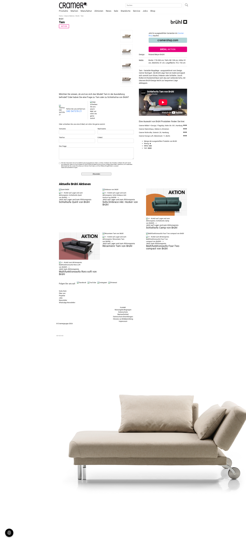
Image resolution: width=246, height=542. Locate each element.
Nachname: (102, 129)
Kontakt (123, 307)
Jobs (145, 11)
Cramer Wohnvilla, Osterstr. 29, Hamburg (154, 132)
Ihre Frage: (63, 146)
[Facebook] (81, 282)
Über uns (62, 293)
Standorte (125, 11)
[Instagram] (102, 282)
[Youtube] (92, 282)
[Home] (73, 8)
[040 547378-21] (62, 115)
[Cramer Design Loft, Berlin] (185, 136)
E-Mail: (100, 137)
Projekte (62, 296)
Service (136, 11)
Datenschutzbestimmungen (69, 167)
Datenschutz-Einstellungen (123, 317)
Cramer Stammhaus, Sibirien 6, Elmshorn (154, 129)
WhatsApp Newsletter (67, 302)
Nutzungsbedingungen (123, 310)
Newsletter (63, 300)
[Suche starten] (186, 5)
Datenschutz (123, 312)
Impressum (123, 321)
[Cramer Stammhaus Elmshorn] (185, 129)
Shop (152, 11)
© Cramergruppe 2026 (64, 324)
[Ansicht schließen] (62, 335)
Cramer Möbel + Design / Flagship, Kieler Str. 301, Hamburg (160, 125)
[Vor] (60, 335)
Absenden (96, 174)
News (108, 11)
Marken (74, 11)
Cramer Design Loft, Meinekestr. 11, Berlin (154, 136)
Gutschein (62, 291)
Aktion (64, 26)
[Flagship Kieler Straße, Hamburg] (185, 126)
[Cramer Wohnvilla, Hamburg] (185, 133)
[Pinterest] (112, 282)
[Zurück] (57, 335)
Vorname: (62, 129)
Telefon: (62, 137)
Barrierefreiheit (123, 314)
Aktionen (98, 11)
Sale (116, 11)
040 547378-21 (74, 111)
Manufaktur (86, 11)
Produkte (63, 11)
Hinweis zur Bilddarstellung (123, 319)
